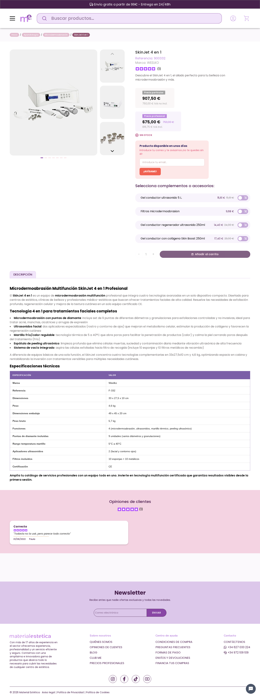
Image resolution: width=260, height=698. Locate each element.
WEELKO (153, 62)
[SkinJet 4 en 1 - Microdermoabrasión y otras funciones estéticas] (53, 102)
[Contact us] (251, 689)
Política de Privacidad (70, 692)
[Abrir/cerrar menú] (12, 18)
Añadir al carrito (207, 254)
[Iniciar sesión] (233, 18)
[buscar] (43, 18)
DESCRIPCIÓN (22, 274)
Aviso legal (48, 692)
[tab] (23, 274)
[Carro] (246, 18)
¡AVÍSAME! (150, 171)
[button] (42, 157)
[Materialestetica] (25, 18)
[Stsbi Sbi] (113, 679)
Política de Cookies (97, 692)
